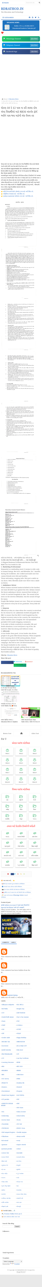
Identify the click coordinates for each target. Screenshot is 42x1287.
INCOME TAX (6, 1042)
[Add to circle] (32, 17)
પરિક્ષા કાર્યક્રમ (5, 1182)
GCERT (19, 1029)
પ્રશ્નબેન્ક (3, 1190)
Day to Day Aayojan (23, 1017)
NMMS (19, 1070)
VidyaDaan (5, 1136)
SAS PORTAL (20, 1095)
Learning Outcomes (8, 1062)
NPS (3, 1075)
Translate (17, 1264)
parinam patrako (7, 1149)
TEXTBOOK (5, 1128)
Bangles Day (20, 1009)
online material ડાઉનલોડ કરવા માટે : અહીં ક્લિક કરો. (18, 196)
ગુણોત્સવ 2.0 (5, 1165)
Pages (6, 3)
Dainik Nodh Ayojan (8, 1017)
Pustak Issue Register (8, 1095)
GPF (3, 1033)
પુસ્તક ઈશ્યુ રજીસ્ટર (6, 1186)
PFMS (18, 1079)
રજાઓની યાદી (20, 1198)
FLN (18, 1021)
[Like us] (29, 17)
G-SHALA (19, 1025)
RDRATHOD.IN (22, 1270)
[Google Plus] (18, 874)
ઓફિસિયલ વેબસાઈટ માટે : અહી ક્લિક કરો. (14, 194)
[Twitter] (15, 874)
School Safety (21, 1116)
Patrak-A (4, 1087)
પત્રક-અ (3, 1178)
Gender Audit (6, 1038)
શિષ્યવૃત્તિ (19, 1206)
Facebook (6, 662)
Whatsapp (19, 665)
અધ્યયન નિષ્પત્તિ (5, 1157)
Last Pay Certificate (23, 1058)
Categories (9, 18)
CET (3, 1013)
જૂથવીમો (18, 1169)
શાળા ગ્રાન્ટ (19, 1202)
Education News (12, 655)
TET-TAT (19, 1124)
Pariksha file (20, 1083)
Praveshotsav (6, 1091)
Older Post (35, 734)
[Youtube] (8, 874)
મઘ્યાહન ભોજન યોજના (22, 1194)
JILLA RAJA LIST (22, 1046)
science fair (5, 1153)
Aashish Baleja (12, 995)
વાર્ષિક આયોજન (5, 1202)
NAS (3, 1066)
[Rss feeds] (38, 17)
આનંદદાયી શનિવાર (21, 1157)
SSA (3, 1112)
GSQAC (19, 1033)
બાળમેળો (4, 1194)
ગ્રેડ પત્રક (3, 1169)
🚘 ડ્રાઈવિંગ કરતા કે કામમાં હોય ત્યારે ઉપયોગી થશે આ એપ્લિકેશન (16, 892)
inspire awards (21, 1145)
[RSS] (21, 874)
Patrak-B (19, 1087)
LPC (18, 1054)
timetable (19, 1153)
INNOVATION (21, 1042)
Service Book (6, 1120)
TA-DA (18, 1120)
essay (18, 1140)
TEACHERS (5, 1124)
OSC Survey (5, 1079)
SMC (18, 1103)
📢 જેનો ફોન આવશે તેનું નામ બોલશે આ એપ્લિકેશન (13, 884)
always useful (21, 1136)
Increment (5, 1046)
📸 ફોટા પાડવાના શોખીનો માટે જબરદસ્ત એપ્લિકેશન (13, 889)
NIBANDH (5, 1070)
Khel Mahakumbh (7, 1054)
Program (19, 1091)
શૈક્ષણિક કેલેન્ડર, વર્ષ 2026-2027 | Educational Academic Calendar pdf (24, 27)
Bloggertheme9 (21, 1272)
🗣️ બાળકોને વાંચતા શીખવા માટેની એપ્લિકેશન (12, 887)
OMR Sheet (20, 1075)
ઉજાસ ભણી (4, 1161)
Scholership (5, 1116)
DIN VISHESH (21, 1013)
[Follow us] (35, 17)
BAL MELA (20, 1005)
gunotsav (4, 1145)
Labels (13, 942)
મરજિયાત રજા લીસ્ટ (6, 1198)
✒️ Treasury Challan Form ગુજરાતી (12, 1214)
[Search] (39, 2)
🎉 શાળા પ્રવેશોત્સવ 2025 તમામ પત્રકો (11, 1217)
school (18, 1149)
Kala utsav (20, 1050)
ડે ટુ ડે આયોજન (20, 1173)
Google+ (29, 662)
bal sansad (5, 1140)
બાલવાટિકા (19, 1190)
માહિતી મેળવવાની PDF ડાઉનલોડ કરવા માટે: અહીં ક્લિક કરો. (18, 192)
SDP (18, 1099)
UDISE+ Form (21, 1128)
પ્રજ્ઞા (18, 1186)
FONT (3, 1025)
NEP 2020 (20, 1066)
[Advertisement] (21, 76)
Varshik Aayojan (22, 1132)
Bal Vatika (5, 1009)
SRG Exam (20, 1108)
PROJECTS (5, 1083)
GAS (3, 1029)
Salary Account (21, 1112)
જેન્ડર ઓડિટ (4, 1173)
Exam (3, 1021)
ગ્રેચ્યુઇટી (18, 1165)
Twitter (18, 662)
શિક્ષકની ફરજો (5, 1206)
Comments (5, 942)
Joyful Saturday (6, 1050)
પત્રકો (18, 1178)
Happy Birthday (21, 1038)
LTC (3, 1058)
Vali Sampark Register (8, 1132)
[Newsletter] (25, 874)
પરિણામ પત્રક (20, 1182)
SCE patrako (5, 1099)
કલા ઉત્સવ (19, 1161)
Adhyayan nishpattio (8, 1005)
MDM (18, 1062)
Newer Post (7, 734)
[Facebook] (12, 874)
